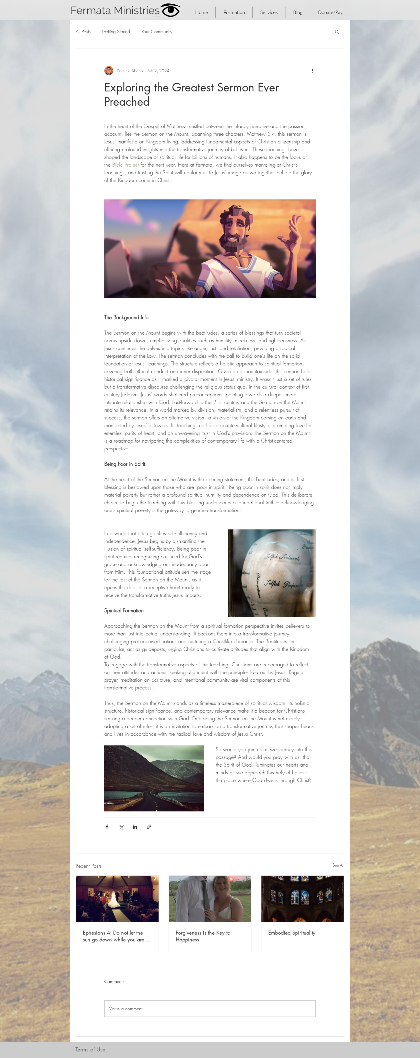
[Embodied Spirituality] (302, 899)
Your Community (156, 31)
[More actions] (312, 70)
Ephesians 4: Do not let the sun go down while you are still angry (113, 936)
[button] (337, 31)
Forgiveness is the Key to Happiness (203, 936)
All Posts (83, 31)
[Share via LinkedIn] (135, 826)
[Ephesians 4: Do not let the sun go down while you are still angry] (117, 899)
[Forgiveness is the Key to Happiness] (210, 899)
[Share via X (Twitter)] (121, 826)
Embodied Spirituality (291, 932)
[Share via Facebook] (107, 826)
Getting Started (116, 31)
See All (338, 865)
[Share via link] (149, 826)
